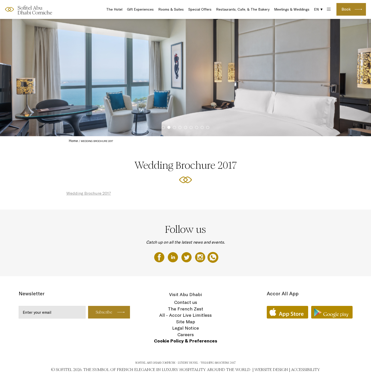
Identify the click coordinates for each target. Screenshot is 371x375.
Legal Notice (185, 328)
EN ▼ (318, 9)
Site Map (185, 322)
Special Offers (199, 9)
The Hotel (114, 9)
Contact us (185, 302)
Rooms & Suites (171, 9)
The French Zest (185, 309)
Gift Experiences (140, 9)
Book (346, 9)
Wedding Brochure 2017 (88, 193)
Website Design (271, 369)
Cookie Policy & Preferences (185, 341)
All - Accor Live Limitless (185, 315)
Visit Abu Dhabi (185, 294)
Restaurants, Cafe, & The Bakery (243, 9)
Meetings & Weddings (291, 9)
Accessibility (305, 369)
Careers (185, 334)
